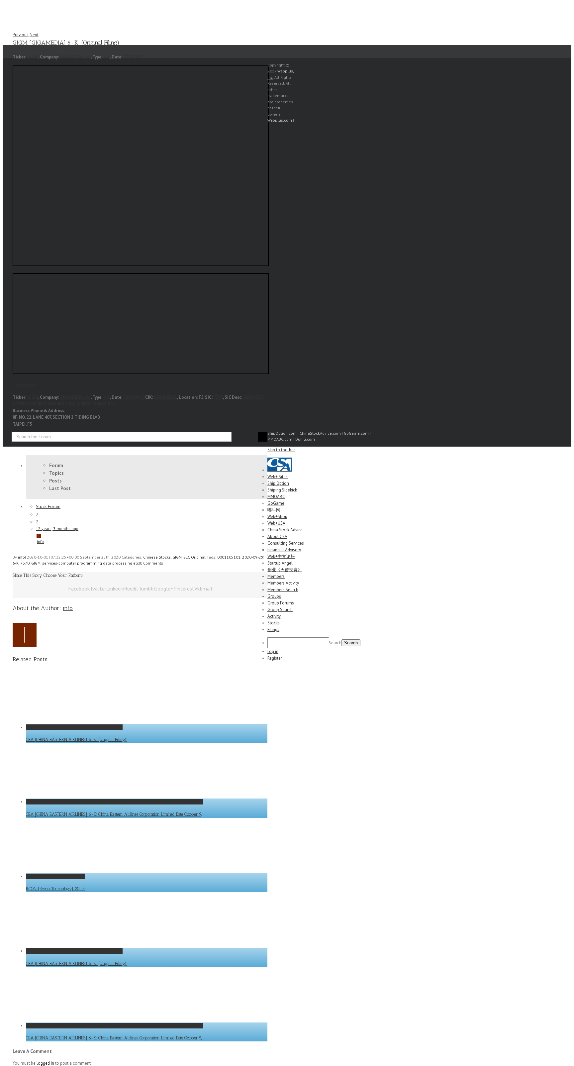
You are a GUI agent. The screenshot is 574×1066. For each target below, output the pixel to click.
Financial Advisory (284, 550)
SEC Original (194, 557)
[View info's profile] (63, 536)
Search (335, 643)
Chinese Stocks (157, 557)
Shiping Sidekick (282, 490)
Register (274, 658)
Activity (274, 616)
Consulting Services (285, 543)
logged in (45, 1063)
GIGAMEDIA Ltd (75, 57)
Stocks (273, 623)
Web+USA (276, 523)
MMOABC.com (279, 439)
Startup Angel (280, 563)
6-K (106, 57)
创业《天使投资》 (284, 570)
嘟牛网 (273, 510)
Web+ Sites (277, 477)
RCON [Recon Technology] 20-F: (55, 876)
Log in (272, 651)
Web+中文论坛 (281, 556)
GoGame (275, 503)
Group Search (280, 609)
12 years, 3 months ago (57, 528)
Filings (273, 629)
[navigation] (287, 560)
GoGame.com (356, 433)
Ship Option (278, 483)
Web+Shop (277, 516)
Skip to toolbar (281, 450)
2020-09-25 (134, 57)
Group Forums (280, 603)
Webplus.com (279, 120)
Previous (21, 35)
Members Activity (283, 583)
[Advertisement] (336, 131)
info (40, 541)
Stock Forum (48, 506)
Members (276, 576)
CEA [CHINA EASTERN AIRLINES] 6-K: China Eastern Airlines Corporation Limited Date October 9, (114, 801)
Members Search (282, 589)
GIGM (32, 57)
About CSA (277, 536)
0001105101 (165, 397)
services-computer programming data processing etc (90, 563)
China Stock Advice (285, 530)
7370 (218, 397)
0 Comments (151, 563)
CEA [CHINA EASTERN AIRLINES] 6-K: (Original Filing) (74, 727)
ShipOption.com (282, 433)
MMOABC (276, 496)
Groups (274, 596)
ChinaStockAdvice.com (320, 433)
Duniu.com (305, 439)
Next (34, 35)
